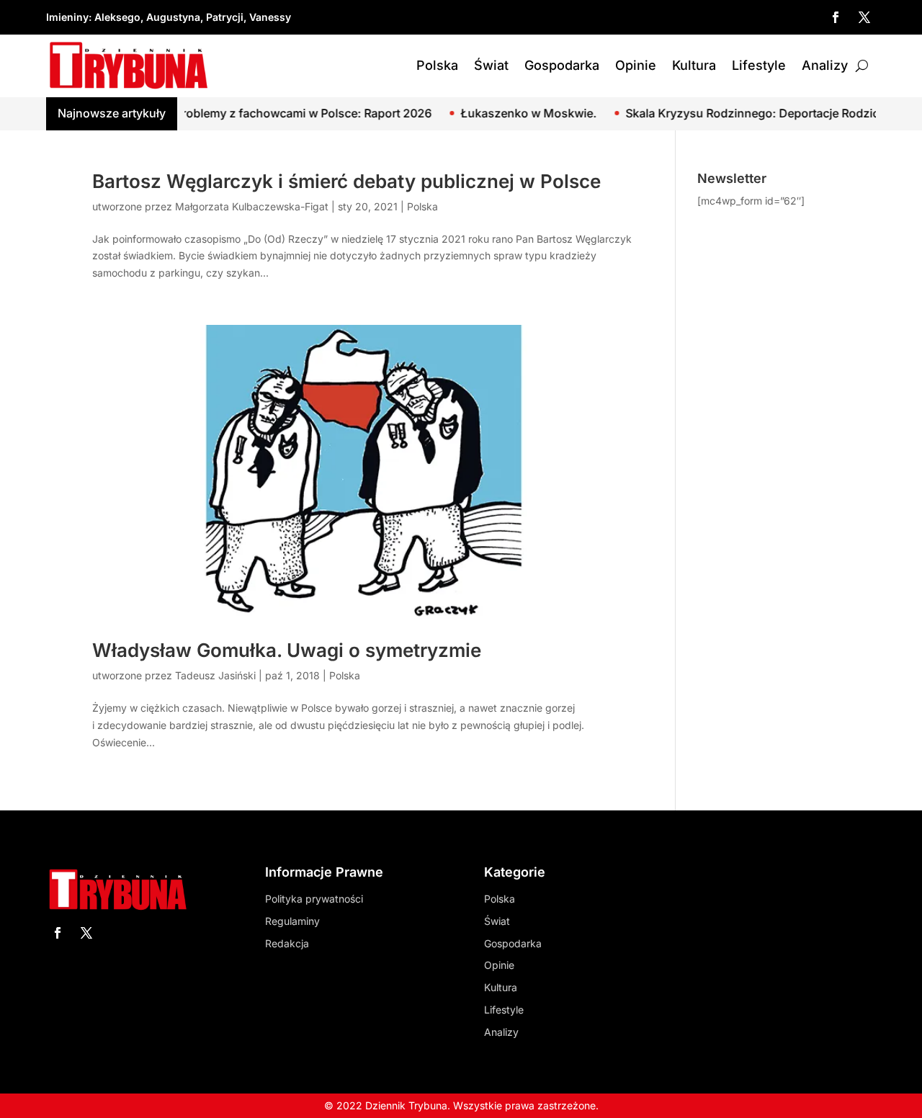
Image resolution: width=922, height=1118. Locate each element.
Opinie (635, 65)
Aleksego (117, 17)
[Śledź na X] (864, 17)
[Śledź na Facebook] (835, 17)
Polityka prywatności (314, 899)
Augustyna (173, 17)
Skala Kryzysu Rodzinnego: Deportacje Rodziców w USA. (752, 113)
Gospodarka (561, 65)
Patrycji (224, 17)
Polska (437, 65)
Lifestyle (759, 65)
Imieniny (67, 17)
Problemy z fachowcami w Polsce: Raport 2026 (274, 113)
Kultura (694, 65)
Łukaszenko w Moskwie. (499, 113)
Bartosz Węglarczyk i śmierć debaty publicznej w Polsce (346, 181)
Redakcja (287, 943)
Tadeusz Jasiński (215, 675)
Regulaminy (292, 921)
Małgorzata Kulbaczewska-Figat (251, 206)
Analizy (825, 65)
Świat (491, 65)
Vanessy (270, 17)
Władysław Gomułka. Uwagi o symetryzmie (286, 650)
